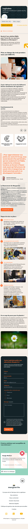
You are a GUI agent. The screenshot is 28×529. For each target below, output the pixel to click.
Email (5, 380)
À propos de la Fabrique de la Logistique (14, 492)
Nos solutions (14, 495)
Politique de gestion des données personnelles (14, 506)
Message (8, 401)
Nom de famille (7, 376)
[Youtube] (21, 514)
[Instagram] (6, 514)
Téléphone (6, 385)
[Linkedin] (14, 514)
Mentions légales (14, 503)
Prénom (6, 371)
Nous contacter (14, 498)
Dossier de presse (14, 500)
